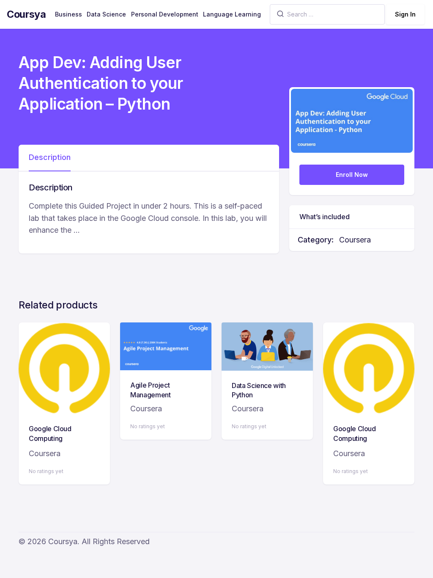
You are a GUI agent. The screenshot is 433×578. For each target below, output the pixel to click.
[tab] (50, 158)
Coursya (26, 14)
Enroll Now (352, 174)
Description (50, 157)
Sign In (405, 14)
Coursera (355, 239)
